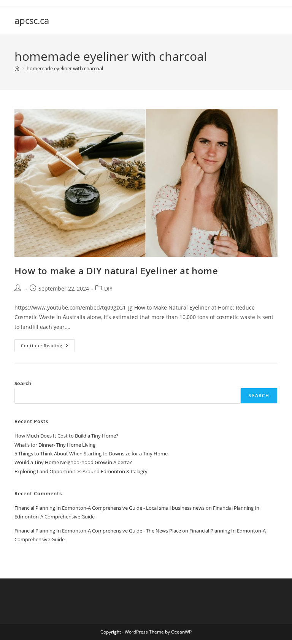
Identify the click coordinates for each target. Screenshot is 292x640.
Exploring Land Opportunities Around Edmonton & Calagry (81, 471)
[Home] (16, 68)
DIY (108, 288)
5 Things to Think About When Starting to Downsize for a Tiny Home (91, 453)
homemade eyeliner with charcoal (65, 68)
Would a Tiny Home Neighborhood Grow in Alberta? (73, 462)
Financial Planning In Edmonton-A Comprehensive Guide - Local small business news (109, 507)
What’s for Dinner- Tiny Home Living (54, 444)
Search (23, 383)
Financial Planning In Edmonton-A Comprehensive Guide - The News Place (97, 530)
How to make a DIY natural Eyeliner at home (116, 270)
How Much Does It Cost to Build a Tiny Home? (66, 435)
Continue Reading (48, 347)
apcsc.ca (31, 20)
